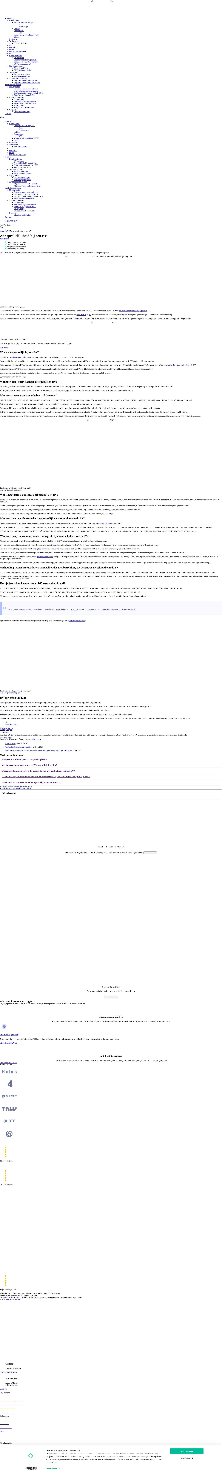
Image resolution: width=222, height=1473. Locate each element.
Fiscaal (11, 49)
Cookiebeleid (19, 99)
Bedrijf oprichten (15, 56)
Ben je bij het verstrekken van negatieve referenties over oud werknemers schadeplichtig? (37, 857)
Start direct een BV (111, 975)
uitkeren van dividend (45, 557)
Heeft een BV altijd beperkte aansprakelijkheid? (24, 866)
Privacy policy (19, 105)
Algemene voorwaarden (18, 78)
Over (6, 829)
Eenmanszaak (19, 31)
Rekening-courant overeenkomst (26, 89)
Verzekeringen (23, 27)
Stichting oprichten (16, 66)
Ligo (6, 839)
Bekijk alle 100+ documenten (24, 107)
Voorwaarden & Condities (9, 1422)
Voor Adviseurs (5, 225)
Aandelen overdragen (22, 74)
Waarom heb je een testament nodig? (18, 853)
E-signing (12, 110)
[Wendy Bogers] (6, 835)
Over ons (8, 114)
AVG (11, 45)
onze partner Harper (77, 621)
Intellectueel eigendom (17, 51)
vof (90, 315)
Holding (17, 29)
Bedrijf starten (14, 20)
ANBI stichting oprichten (23, 70)
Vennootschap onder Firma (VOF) (26, 35)
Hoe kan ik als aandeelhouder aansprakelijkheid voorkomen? (31, 889)
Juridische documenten (13, 85)
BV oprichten (19, 58)
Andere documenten (16, 97)
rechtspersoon (16, 357)
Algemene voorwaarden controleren (27, 83)
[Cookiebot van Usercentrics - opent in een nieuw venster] (31, 1468)
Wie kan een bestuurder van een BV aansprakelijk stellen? (29, 871)
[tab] (111, 866)
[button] (111, 118)
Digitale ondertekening (22, 112)
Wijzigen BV (14, 72)
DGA (20, 24)
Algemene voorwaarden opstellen (26, 81)
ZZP (20, 33)
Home (2, 231)
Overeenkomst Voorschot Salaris (26, 91)
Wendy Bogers (6, 836)
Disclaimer (4, 1420)
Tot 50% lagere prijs (9, 1005)
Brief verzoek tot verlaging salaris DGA (28, 93)
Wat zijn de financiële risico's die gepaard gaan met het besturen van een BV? (38, 877)
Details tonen (51, 1468)
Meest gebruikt (14, 87)
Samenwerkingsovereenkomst (25, 101)
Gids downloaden (150, 959)
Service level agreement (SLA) (25, 103)
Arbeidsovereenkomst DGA (24, 95)
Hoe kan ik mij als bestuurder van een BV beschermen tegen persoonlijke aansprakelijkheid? (46, 883)
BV (7, 231)
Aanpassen (185, 1458)
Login (2, 227)
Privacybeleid (5, 1418)
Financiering (13, 47)
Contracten (13, 39)
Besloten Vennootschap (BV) (24, 22)
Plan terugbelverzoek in (8, 1337)
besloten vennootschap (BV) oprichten (133, 311)
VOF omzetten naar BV (22, 64)
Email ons (3, 1353)
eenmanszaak (81, 315)
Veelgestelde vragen (7, 1411)
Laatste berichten (11, 831)
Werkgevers (13, 41)
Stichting (17, 37)
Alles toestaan (187, 1451)
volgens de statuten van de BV (111, 523)
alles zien (36, 845)
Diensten (8, 54)
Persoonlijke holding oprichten (25, 60)
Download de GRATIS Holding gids (111, 953)
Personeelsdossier (20, 43)
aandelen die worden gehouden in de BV (181, 365)
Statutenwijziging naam (22, 76)
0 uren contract (10, 850)
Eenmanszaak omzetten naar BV (26, 62)
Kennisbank (9, 18)
